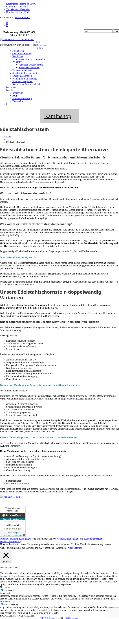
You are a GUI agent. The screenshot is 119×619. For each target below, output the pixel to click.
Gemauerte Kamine (21, 53)
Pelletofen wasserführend (31, 64)
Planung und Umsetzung (24, 78)
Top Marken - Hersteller (18, 9)
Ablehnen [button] (61, 548)
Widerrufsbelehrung (22, 98)
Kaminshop (11, 87)
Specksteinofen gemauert (24, 73)
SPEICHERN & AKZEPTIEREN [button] (17, 615)
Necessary (9, 590)
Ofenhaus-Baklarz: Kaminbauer (15, 538)
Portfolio (39, 48)
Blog (8, 104)
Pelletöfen (17, 62)
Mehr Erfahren (75, 548)
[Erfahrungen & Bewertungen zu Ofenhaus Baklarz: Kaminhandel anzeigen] (13, 536)
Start (38, 42)
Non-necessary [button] (7, 601)
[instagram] (7, 25)
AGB (15, 95)
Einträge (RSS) (71, 538)
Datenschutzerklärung (10, 541)
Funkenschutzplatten (22, 81)
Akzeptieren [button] (49, 548)
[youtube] (7, 22)
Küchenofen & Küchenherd (26, 84)
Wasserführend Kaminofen (32, 59)
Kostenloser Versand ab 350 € (20, 3)
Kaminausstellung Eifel (17, 12)
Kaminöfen (17, 56)
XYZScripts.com (72, 618)
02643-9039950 (22, 17)
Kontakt (9, 90)
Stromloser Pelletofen (29, 67)
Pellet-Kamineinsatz (22, 70)
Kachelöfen (18, 50)
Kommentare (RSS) (93, 538)
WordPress (58, 538)
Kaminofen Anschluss (17, 6)
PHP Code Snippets (48, 618)
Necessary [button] (5, 587)
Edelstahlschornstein (22, 76)
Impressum (17, 93)
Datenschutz (18, 101)
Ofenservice (41, 45)
